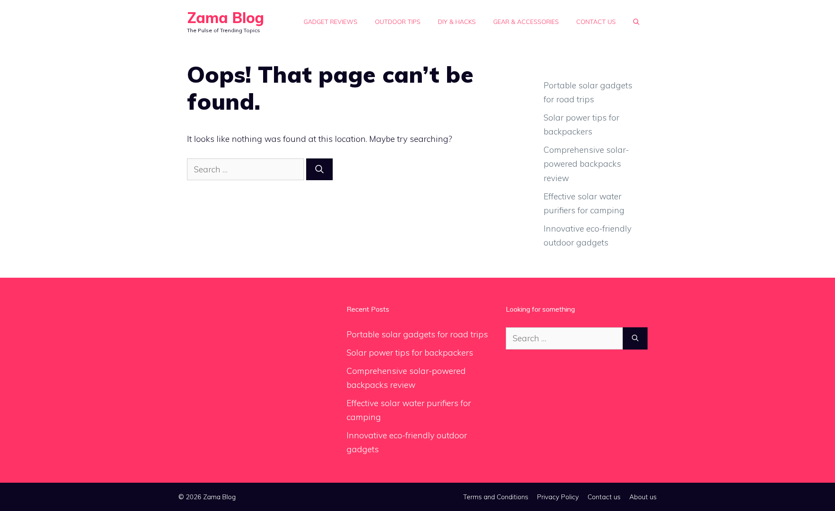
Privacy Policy (558, 497)
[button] (636, 22)
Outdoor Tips (398, 22)
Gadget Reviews (330, 22)
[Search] (319, 169)
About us (643, 497)
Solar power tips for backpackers (410, 352)
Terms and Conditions (495, 497)
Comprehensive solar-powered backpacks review (586, 164)
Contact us (596, 22)
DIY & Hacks (457, 22)
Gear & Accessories (526, 22)
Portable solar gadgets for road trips (417, 334)
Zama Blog (225, 17)
